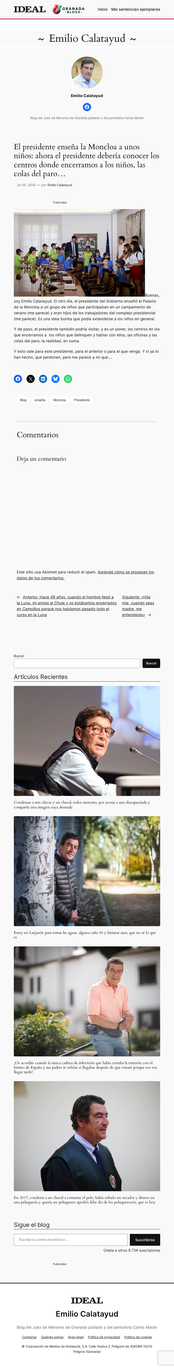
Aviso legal (76, 1337)
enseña (40, 400)
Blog (23, 400)
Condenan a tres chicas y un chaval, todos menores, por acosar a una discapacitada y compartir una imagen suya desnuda (82, 804)
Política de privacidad (104, 1337)
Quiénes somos (52, 1337)
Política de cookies (138, 1337)
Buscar (19, 656)
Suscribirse (145, 1240)
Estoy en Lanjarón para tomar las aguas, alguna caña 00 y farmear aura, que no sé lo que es (85, 935)
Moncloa (59, 400)
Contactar (29, 1337)
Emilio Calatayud (87, 39)
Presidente (82, 400)
